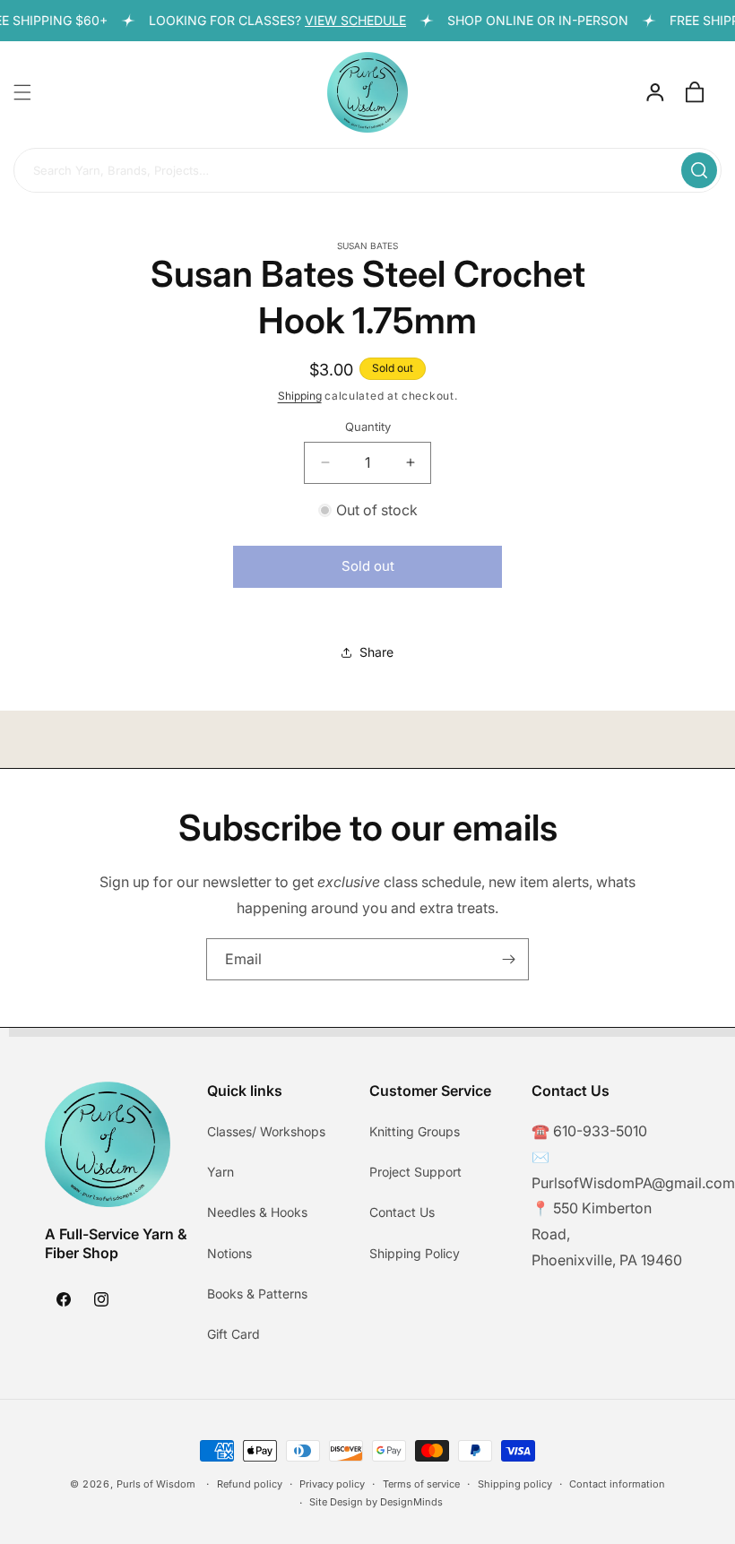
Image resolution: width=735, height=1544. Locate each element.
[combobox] (367, 171)
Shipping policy (515, 1484)
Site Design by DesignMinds (376, 1502)
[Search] (699, 170)
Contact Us (402, 1212)
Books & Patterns (257, 1293)
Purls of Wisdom (156, 1484)
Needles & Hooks (257, 1212)
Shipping (300, 395)
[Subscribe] (508, 959)
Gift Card (233, 1333)
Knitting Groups (414, 1131)
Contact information (617, 1484)
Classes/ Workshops (266, 1131)
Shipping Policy (414, 1253)
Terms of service (421, 1484)
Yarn (220, 1171)
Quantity (368, 426)
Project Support (415, 1171)
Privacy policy (332, 1484)
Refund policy (249, 1484)
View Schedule (346, 20)
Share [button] (376, 652)
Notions (229, 1253)
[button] (22, 92)
